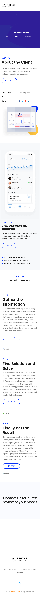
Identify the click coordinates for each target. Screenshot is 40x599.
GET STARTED (19, 537)
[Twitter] (20, 582)
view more (9, 246)
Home (7, 37)
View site (8, 81)
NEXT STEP (10, 337)
